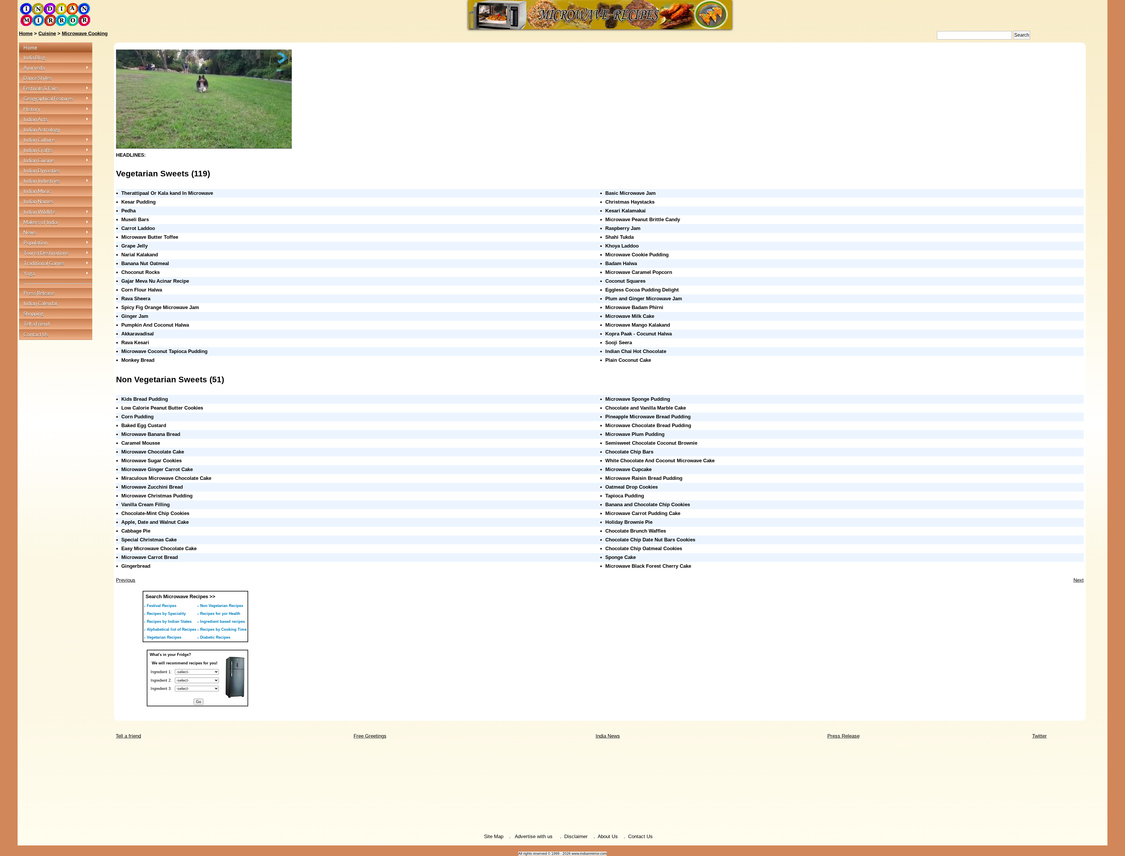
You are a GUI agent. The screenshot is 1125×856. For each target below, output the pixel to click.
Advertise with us (534, 836)
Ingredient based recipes (222, 621)
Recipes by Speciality (166, 613)
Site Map (493, 836)
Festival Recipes (161, 605)
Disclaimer (576, 836)
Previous (125, 580)
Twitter (1039, 736)
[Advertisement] (562, 787)
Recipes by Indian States (169, 621)
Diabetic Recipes (215, 637)
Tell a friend (128, 736)
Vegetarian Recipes (164, 637)
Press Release (843, 736)
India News (608, 736)
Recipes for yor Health (220, 613)
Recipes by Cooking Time (223, 629)
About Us (608, 836)
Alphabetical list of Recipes (171, 629)
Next (1078, 580)
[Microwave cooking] (600, 27)
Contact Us (640, 836)
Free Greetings (370, 736)
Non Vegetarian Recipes (221, 605)
